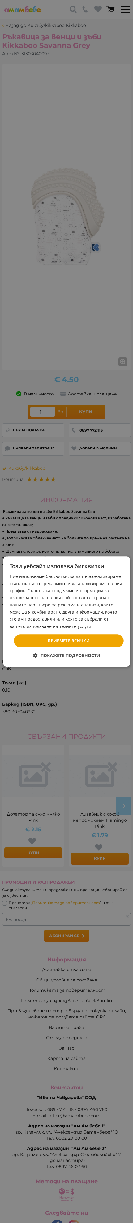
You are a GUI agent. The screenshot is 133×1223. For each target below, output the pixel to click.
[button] (66, 655)
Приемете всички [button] (69, 640)
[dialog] (66, 611)
